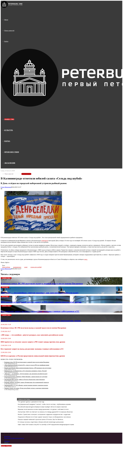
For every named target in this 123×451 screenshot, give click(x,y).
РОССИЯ (5, 287)
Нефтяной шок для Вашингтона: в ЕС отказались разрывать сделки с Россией (25, 371)
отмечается (44, 240)
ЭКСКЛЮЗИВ (9, 163)
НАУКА (7, 141)
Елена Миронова (6, 187)
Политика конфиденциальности (14, 438)
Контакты (7, 436)
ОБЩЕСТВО (9, 119)
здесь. (86, 259)
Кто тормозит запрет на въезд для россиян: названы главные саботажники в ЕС (40, 311)
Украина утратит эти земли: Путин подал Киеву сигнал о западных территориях (26, 388)
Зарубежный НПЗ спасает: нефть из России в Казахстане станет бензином (24, 379)
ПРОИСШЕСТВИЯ (11, 152)
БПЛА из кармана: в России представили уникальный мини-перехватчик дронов (41, 320)
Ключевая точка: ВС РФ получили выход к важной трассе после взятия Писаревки (42, 283)
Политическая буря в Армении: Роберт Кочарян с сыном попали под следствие (25, 376)
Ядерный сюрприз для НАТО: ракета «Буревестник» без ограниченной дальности (26, 382)
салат (25, 267)
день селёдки (6, 267)
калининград (17, 267)
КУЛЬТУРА (8, 130)
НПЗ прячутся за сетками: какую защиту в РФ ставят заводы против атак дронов (41, 302)
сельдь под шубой (36, 267)
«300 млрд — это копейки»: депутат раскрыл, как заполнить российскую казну (40, 293)
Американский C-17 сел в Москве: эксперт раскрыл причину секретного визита (26, 385)
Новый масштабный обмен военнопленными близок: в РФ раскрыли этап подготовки (27, 368)
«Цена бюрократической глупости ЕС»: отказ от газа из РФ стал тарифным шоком (26, 365)
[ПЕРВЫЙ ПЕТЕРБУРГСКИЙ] (12, 7)
